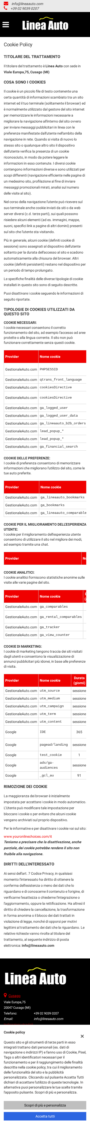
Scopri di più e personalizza (45, 1105)
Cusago (14, 996)
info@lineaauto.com (27, 4)
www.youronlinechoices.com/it (28, 836)
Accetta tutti (45, 1116)
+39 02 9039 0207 (24, 9)
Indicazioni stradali (18, 1024)
